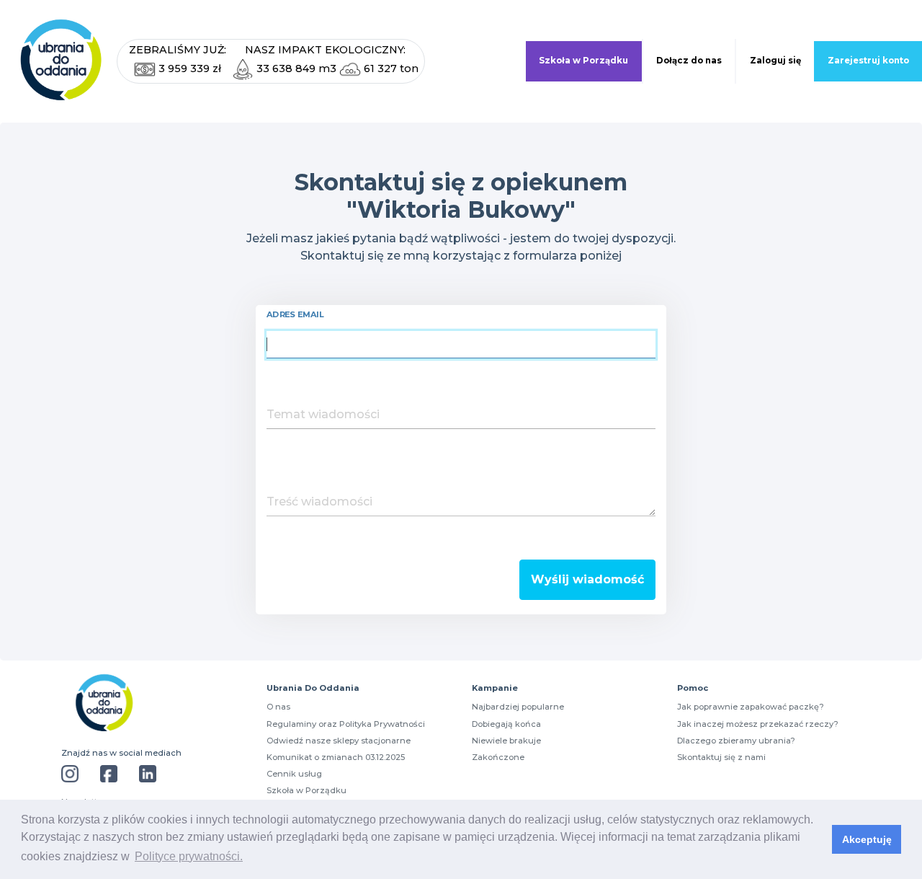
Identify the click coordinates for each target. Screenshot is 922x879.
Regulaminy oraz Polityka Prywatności (346, 724)
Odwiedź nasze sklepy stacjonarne (339, 741)
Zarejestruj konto (868, 61)
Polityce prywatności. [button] (189, 856)
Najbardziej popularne (518, 707)
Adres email (295, 314)
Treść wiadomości (319, 501)
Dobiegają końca (506, 724)
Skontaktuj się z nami (721, 757)
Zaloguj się (775, 61)
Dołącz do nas (689, 61)
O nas (278, 707)
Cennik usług (294, 774)
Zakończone (498, 757)
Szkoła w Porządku (583, 61)
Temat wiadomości (323, 414)
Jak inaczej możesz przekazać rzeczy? (757, 724)
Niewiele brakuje (506, 741)
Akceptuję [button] (867, 839)
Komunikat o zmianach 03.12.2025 (336, 757)
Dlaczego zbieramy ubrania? (736, 741)
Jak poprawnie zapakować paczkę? (750, 707)
